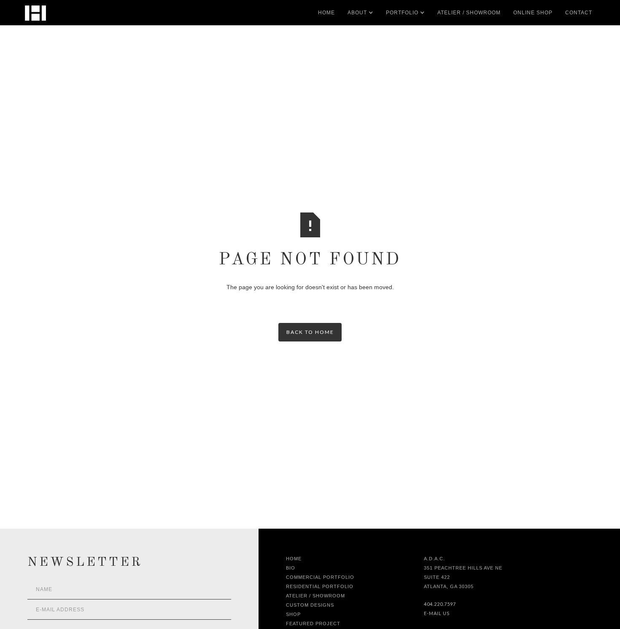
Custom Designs (310, 604)
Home (326, 13)
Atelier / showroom (469, 13)
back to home (310, 332)
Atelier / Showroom (315, 595)
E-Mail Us (437, 613)
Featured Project (313, 623)
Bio (290, 567)
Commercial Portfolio (320, 577)
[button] (357, 12)
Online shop (533, 13)
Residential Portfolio (319, 586)
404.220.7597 (440, 604)
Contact (578, 13)
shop (293, 614)
